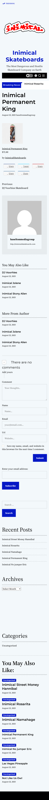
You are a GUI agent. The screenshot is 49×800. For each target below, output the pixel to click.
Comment (7, 381)
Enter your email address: (15, 468)
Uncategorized (9, 645)
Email (5, 418)
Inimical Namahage (12, 551)
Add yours (7, 372)
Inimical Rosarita (33, 83)
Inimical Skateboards (24, 56)
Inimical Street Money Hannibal (18, 539)
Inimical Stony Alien (14, 293)
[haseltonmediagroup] (24, 218)
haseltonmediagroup (25, 115)
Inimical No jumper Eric (14, 564)
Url (3, 432)
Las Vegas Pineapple (15, 763)
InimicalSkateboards (15, 157)
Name (5, 405)
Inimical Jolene (11, 283)
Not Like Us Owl (12, 778)
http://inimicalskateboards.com (22, 244)
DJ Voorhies (9, 272)
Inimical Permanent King (14, 148)
